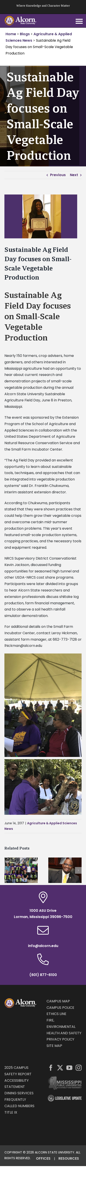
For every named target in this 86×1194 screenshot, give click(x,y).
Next (74, 174)
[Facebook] (51, 1068)
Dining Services (19, 1093)
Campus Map (58, 1001)
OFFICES (43, 1158)
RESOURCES (68, 1158)
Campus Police (60, 1007)
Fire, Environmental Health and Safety (64, 1027)
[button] (7, 870)
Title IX (10, 1112)
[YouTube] (69, 1068)
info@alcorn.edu (43, 945)
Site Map (54, 1045)
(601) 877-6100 (43, 974)
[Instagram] (79, 1068)
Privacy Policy (60, 1039)
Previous (58, 174)
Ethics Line (56, 1013)
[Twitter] (60, 1068)
